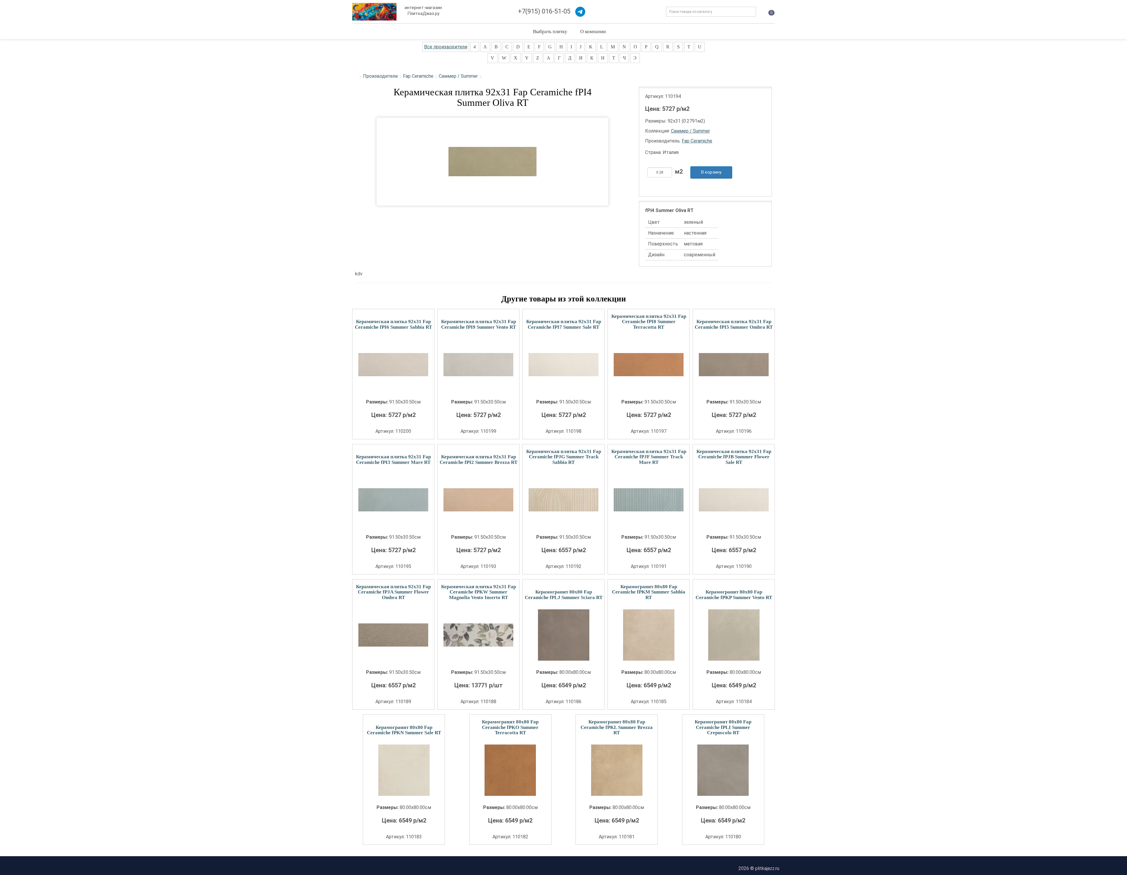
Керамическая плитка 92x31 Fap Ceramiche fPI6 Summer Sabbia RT (393, 324)
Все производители (445, 47)
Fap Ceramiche (418, 76)
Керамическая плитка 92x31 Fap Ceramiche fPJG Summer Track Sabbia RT (563, 457)
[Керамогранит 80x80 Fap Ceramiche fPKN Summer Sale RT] (404, 770)
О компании (593, 31)
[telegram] (580, 12)
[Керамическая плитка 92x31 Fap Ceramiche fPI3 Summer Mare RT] (393, 499)
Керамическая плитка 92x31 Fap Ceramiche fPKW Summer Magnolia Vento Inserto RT (478, 592)
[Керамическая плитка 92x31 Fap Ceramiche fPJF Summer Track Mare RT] (649, 499)
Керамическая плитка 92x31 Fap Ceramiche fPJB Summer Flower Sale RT (733, 457)
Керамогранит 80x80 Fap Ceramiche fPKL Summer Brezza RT (617, 727)
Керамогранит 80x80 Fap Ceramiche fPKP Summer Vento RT (734, 594)
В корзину (711, 172)
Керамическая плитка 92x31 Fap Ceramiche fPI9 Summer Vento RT (478, 324)
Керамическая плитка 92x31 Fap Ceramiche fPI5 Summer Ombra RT (734, 324)
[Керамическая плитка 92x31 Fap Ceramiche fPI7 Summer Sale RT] (563, 364)
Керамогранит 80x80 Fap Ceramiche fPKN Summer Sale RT (404, 730)
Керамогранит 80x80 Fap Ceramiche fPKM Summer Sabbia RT (648, 592)
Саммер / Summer (458, 76)
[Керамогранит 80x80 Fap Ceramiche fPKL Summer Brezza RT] (617, 770)
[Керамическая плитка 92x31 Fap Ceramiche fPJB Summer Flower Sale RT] (734, 499)
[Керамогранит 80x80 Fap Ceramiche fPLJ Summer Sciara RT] (563, 635)
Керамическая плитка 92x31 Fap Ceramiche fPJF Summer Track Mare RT (648, 457)
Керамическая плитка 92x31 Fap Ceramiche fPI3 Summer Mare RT (393, 459)
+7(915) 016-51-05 (544, 11)
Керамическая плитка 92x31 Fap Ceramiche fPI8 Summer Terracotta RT (648, 321)
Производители (380, 76)
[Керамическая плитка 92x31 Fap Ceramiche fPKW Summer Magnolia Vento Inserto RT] (478, 635)
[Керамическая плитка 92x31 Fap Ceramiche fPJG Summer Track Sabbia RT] (563, 499)
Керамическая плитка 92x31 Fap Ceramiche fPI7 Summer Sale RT (563, 324)
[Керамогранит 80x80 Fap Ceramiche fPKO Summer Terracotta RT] (510, 770)
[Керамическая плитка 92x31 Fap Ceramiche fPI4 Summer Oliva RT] (492, 161)
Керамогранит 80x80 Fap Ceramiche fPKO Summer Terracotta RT (510, 727)
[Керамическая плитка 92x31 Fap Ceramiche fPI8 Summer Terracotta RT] (649, 364)
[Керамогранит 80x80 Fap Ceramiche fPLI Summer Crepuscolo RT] (723, 770)
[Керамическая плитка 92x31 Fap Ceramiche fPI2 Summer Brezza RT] (478, 499)
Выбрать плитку (550, 31)
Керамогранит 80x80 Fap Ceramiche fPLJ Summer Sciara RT (564, 594)
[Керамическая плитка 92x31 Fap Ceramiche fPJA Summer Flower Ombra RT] (393, 635)
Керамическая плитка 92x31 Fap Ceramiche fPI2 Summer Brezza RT (478, 459)
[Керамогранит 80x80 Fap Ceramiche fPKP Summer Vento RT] (734, 635)
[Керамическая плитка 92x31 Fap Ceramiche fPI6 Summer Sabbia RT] (393, 364)
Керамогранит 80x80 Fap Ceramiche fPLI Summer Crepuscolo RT (723, 727)
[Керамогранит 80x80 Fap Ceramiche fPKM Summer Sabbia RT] (649, 635)
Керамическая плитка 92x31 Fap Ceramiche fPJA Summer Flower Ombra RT (393, 592)
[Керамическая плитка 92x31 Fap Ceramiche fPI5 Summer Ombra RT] (734, 364)
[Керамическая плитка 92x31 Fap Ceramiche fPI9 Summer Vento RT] (478, 364)
